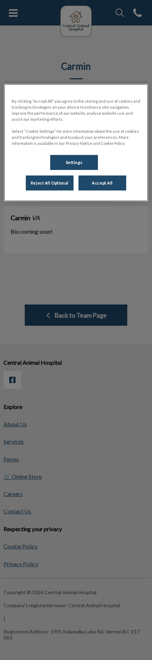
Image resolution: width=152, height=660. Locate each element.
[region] (76, 142)
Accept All (102, 183)
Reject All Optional (50, 183)
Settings (74, 162)
